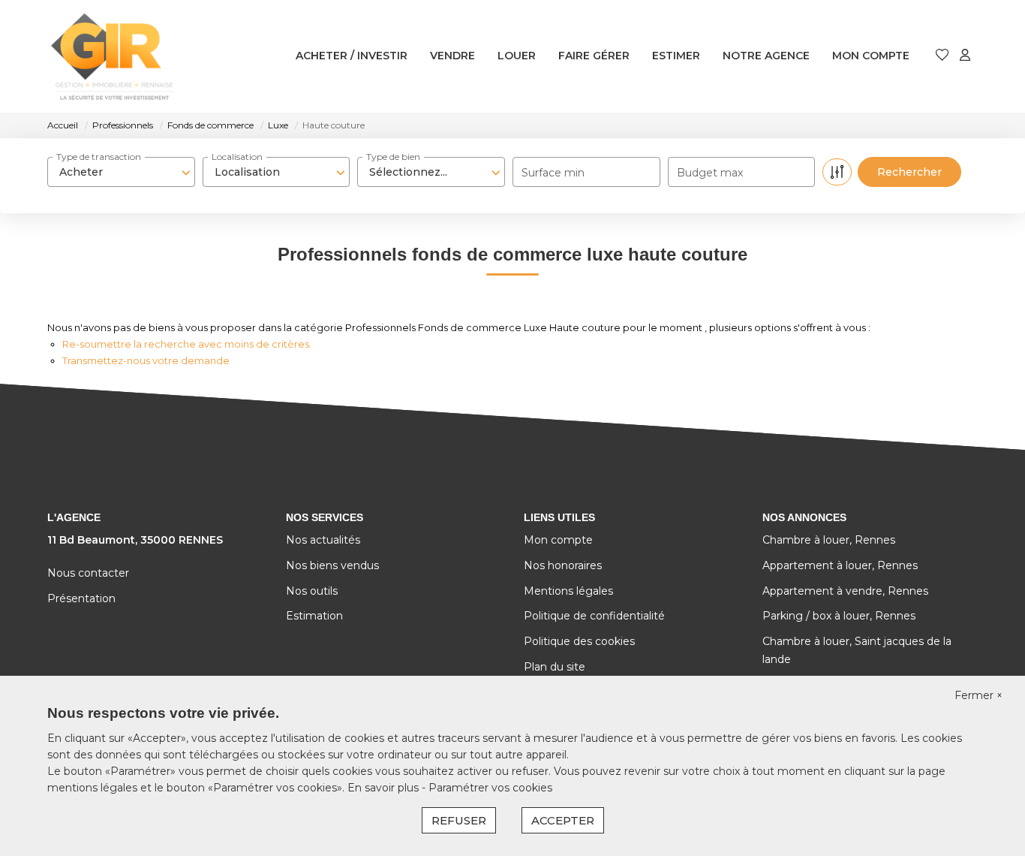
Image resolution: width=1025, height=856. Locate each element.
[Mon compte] (965, 56)
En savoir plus (384, 787)
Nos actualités (323, 540)
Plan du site (554, 667)
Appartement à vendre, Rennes (845, 591)
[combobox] (121, 172)
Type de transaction (98, 156)
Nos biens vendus (332, 565)
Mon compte (870, 55)
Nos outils (312, 591)
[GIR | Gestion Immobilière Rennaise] (112, 56)
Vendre (452, 55)
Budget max (710, 172)
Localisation (237, 156)
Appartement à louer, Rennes (840, 565)
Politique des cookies (579, 641)
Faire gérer (594, 55)
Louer (516, 55)
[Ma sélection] (942, 56)
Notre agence (766, 55)
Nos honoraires (563, 565)
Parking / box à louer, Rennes (838, 615)
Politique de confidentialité (594, 615)
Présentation (81, 598)
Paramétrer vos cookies (490, 787)
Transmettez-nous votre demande (146, 360)
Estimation (314, 615)
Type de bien (393, 156)
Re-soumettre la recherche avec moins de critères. (186, 344)
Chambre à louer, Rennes (828, 540)
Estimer (676, 55)
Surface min (553, 172)
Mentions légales (568, 591)
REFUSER (458, 820)
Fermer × (978, 695)
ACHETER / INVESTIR (351, 55)
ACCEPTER (562, 820)
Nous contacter (88, 573)
